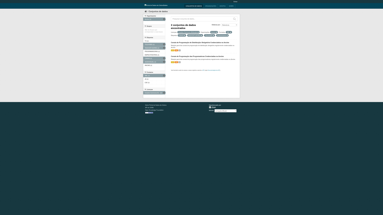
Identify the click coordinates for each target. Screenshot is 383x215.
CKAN (212, 107)
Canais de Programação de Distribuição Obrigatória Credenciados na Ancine (200, 42)
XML (176, 50)
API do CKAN (149, 107)
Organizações (210, 6)
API (203, 70)
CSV (172, 50)
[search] (234, 18)
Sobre (231, 6)
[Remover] (198, 32)
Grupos (223, 6)
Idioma (211, 110)
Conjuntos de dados (194, 6)
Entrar (235, 1)
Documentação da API (214, 70)
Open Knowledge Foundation (154, 110)
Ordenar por (216, 25)
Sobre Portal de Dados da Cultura (155, 105)
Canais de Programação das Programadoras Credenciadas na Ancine (197, 56)
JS (179, 50)
